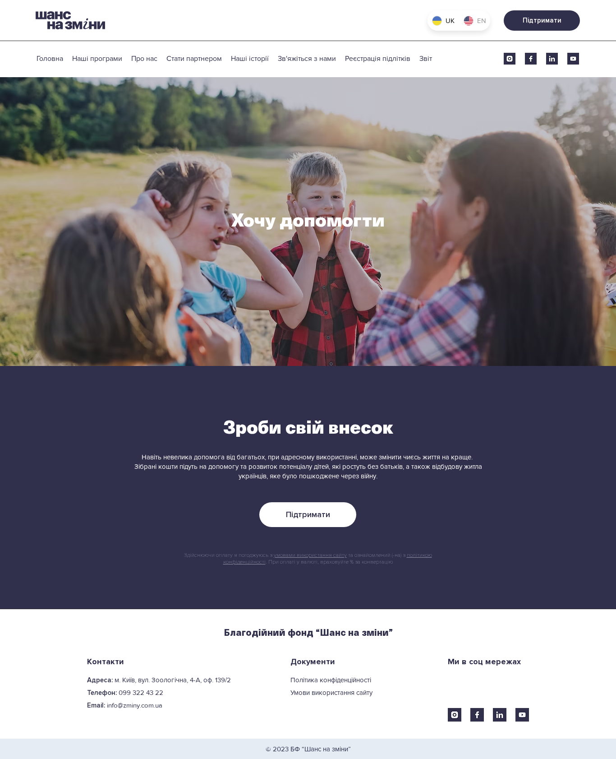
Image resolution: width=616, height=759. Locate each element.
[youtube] (573, 59)
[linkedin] (552, 59)
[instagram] (509, 59)
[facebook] (531, 59)
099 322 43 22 (141, 692)
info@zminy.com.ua (134, 705)
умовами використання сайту (310, 555)
